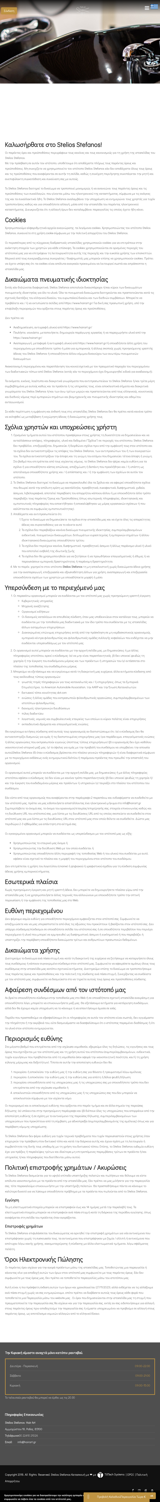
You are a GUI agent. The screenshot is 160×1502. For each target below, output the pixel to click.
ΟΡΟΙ (130, 1474)
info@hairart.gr (27, 1442)
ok (151, 1495)
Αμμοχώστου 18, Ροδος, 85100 (23, 1429)
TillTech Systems (114, 1474)
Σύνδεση (9, 11)
